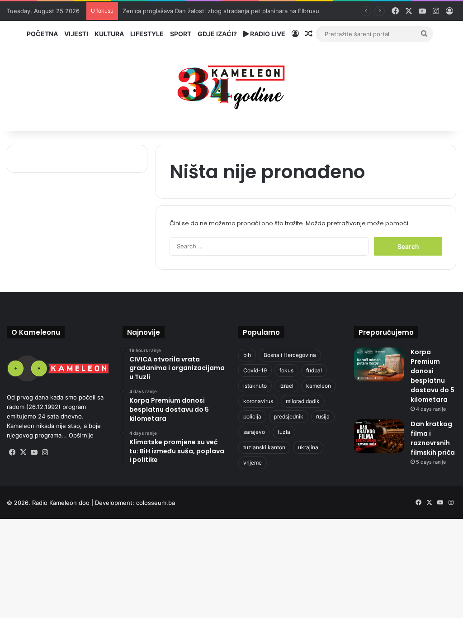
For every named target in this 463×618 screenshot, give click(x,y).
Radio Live (267, 34)
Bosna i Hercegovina (290, 355)
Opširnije (81, 435)
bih (247, 355)
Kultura (109, 34)
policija (252, 416)
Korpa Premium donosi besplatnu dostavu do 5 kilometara (432, 375)
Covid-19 (255, 370)
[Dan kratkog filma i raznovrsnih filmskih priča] (379, 436)
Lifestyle (147, 34)
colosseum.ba (155, 502)
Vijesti (76, 34)
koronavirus (258, 401)
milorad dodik (303, 401)
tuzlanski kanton (264, 447)
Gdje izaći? (217, 34)
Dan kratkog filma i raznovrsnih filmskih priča (433, 438)
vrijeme (252, 462)
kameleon (318, 385)
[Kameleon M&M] (231, 85)
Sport (180, 34)
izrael (286, 385)
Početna (42, 34)
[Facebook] (12, 452)
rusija (323, 416)
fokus (286, 370)
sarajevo (254, 431)
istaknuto (255, 385)
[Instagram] (44, 452)
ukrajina (308, 447)
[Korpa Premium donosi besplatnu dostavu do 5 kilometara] (379, 364)
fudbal (314, 370)
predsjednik (288, 416)
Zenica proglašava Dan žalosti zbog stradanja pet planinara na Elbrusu (221, 10)
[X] (23, 452)
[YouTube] (33, 452)
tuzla (284, 431)
